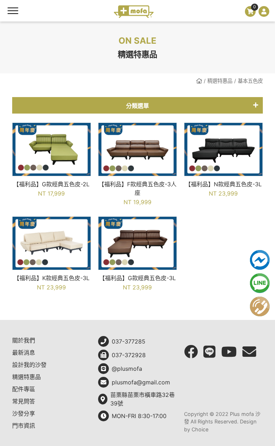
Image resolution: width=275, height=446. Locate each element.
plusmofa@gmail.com (141, 382)
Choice (200, 429)
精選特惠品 (219, 81)
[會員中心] (264, 11)
